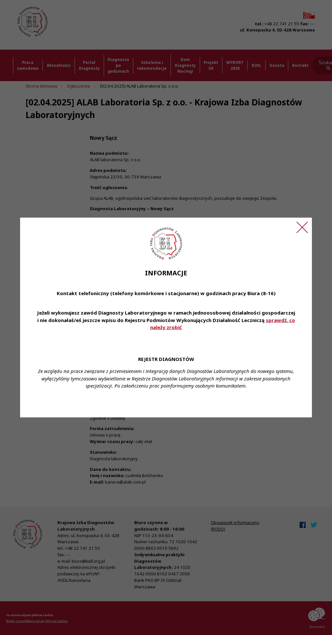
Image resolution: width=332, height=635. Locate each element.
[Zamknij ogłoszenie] (302, 227)
